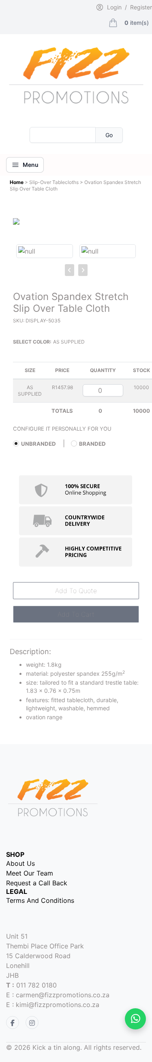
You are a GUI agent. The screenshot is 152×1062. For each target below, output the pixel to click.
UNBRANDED (38, 443)
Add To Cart (76, 614)
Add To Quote (76, 591)
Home (17, 182)
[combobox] (63, 135)
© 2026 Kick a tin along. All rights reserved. (73, 1047)
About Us (20, 863)
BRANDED (92, 443)
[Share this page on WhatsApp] (135, 1018)
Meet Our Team (29, 873)
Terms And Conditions (40, 900)
